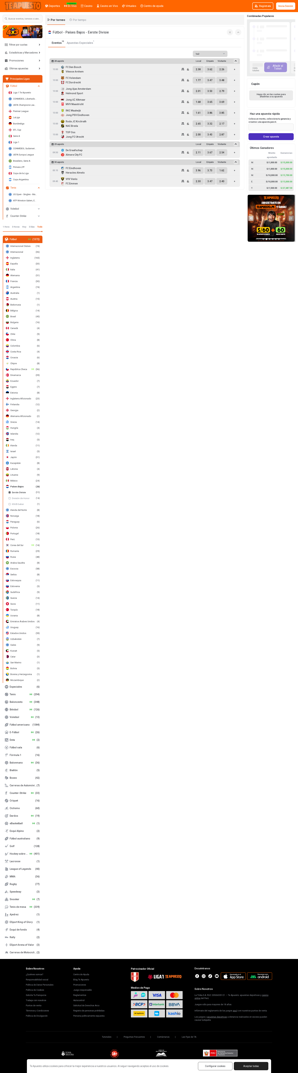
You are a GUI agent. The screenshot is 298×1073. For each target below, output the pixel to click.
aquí (235, 1011)
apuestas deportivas (217, 1017)
